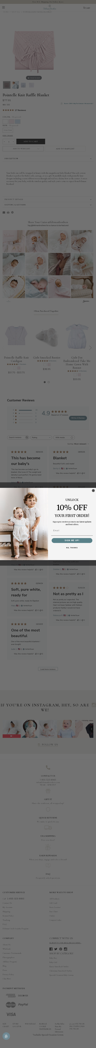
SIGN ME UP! (72, 540)
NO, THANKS (72, 548)
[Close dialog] (93, 490)
